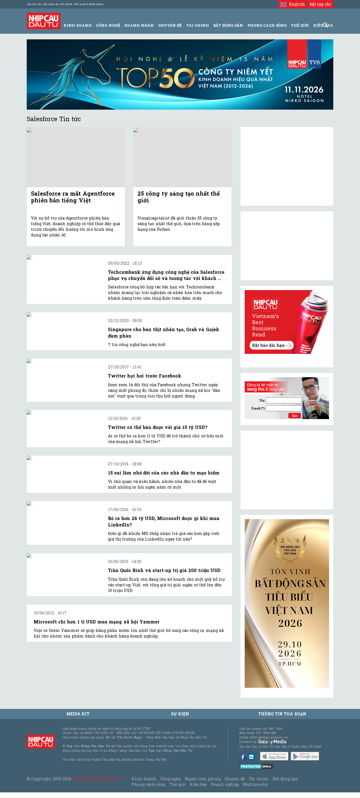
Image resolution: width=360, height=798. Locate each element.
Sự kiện (180, 713)
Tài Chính (197, 25)
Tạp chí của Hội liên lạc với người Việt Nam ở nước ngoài (65, 4)
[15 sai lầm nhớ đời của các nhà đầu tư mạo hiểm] (64, 458)
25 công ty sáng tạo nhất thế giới (179, 197)
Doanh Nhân (139, 25)
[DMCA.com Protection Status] (256, 766)
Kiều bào (198, 784)
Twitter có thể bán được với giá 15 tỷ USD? (158, 427)
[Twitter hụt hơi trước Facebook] (64, 361)
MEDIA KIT (77, 713)
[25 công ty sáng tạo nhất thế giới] (182, 157)
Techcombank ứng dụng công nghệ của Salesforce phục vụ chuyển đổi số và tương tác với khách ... (166, 275)
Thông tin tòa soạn (282, 713)
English (296, 4)
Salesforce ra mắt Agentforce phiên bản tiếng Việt (73, 197)
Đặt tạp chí (320, 4)
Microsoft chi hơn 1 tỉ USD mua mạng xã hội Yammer (96, 622)
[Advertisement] (287, 470)
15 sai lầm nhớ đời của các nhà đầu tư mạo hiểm (163, 473)
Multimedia (255, 784)
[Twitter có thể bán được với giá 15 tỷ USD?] (64, 412)
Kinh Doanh (78, 25)
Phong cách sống (148, 784)
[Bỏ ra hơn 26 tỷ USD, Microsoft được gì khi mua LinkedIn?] (64, 503)
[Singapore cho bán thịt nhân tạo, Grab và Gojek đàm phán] (64, 314)
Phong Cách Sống (267, 25)
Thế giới (300, 25)
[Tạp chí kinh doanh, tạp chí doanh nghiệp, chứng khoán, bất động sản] (43, 20)
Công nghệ (170, 778)
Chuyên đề (170, 25)
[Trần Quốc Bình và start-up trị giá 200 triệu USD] (64, 555)
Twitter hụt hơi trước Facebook (144, 376)
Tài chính (258, 778)
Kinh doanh (144, 778)
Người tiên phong (202, 778)
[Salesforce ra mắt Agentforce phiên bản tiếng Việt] (76, 157)
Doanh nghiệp (225, 784)
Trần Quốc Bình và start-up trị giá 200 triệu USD (164, 570)
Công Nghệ (108, 25)
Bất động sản (228, 25)
